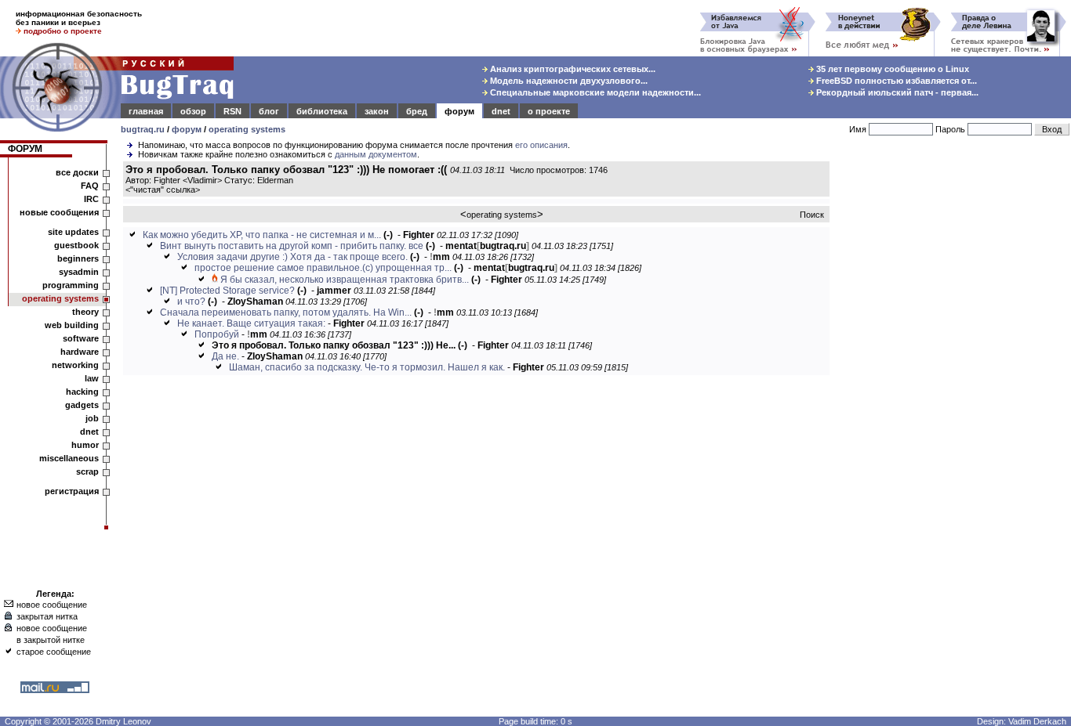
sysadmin (79, 271)
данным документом (376, 154)
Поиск (812, 214)
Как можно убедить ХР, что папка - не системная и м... (262, 234)
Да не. (225, 356)
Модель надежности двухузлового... (568, 80)
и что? (191, 301)
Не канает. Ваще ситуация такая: (251, 323)
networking (75, 365)
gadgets (82, 405)
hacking (82, 391)
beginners (78, 258)
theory (85, 311)
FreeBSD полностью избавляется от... (895, 80)
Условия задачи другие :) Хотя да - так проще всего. (292, 256)
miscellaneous (69, 458)
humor (85, 445)
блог (269, 111)
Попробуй (216, 334)
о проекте (549, 111)
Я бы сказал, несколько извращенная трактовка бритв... (344, 279)
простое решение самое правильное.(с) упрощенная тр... (323, 267)
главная (146, 111)
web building (72, 325)
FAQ (90, 185)
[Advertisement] (953, 399)
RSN (232, 111)
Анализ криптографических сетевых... (571, 69)
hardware (79, 351)
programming (70, 285)
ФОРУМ (25, 148)
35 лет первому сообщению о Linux (891, 69)
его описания (541, 145)
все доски (77, 172)
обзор (193, 111)
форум (459, 111)
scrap (87, 471)
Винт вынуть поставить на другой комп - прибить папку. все (291, 245)
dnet (501, 111)
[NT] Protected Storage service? (227, 290)
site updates (73, 232)
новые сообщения (59, 212)
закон (377, 111)
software (81, 338)
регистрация (72, 491)
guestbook (76, 245)
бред (416, 111)
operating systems (247, 129)
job (92, 418)
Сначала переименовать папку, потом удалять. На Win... (286, 312)
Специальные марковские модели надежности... (594, 92)
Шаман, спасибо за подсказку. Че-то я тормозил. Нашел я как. (367, 367)
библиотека (321, 111)
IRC (91, 199)
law (92, 378)
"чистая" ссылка (162, 189)
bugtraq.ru (143, 129)
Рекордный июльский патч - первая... (896, 92)
